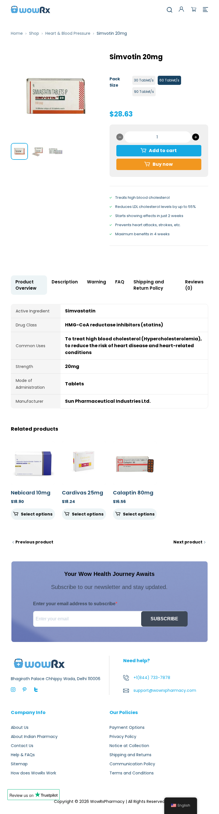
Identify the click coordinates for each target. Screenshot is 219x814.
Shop (34, 33)
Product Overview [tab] (25, 285)
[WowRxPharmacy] (30, 9)
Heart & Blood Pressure (67, 33)
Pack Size (115, 82)
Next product (187, 542)
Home (17, 33)
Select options (36, 514)
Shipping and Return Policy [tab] (148, 285)
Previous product (34, 542)
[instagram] (13, 689)
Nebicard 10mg (30, 492)
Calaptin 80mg (133, 492)
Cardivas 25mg (82, 492)
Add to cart (163, 150)
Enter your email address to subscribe (74, 603)
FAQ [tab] (119, 282)
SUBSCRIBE (164, 618)
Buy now (163, 164)
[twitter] (35, 689)
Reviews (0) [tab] (194, 285)
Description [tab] (65, 282)
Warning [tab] (96, 282)
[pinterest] (24, 689)
